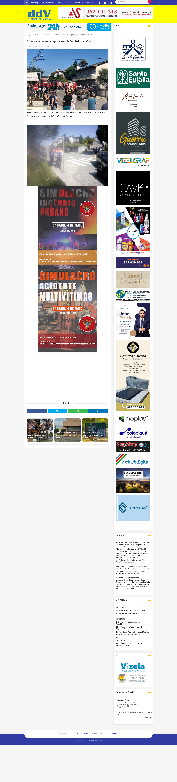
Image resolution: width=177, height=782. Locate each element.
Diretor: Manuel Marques (84, 3)
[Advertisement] (67, 380)
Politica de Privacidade (87, 733)
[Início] (26, 2)
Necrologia (35, 3)
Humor (58, 3)
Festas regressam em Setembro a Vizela (37, 436)
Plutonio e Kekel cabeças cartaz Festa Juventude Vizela (93, 435)
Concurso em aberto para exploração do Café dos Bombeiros (66, 435)
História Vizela (47, 3)
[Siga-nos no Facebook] (99, 2)
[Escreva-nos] (111, 2)
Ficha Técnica (112, 733)
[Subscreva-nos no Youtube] (105, 2)
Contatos (67, 3)
